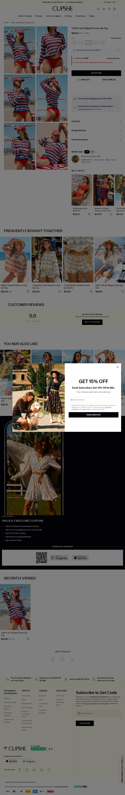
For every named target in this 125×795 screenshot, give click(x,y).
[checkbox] (70, 405)
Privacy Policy (86, 409)
